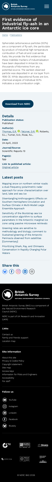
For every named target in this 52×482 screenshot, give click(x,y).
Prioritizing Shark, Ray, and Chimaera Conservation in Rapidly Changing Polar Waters (24, 249)
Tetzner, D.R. (28, 131)
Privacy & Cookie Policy (13, 361)
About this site (9, 357)
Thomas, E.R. (9, 131)
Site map (6, 367)
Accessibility (8, 378)
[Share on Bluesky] (4, 271)
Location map (8, 341)
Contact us (7, 334)
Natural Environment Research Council (19, 310)
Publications (16, 35)
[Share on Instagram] (18, 271)
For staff (6, 381)
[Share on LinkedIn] (25, 271)
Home (5, 35)
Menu (46, 6)
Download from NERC (17, 103)
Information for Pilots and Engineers (19, 374)
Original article (10, 167)
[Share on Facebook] (11, 271)
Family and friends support (15, 337)
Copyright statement (12, 364)
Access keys (8, 371)
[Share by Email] (32, 271)
